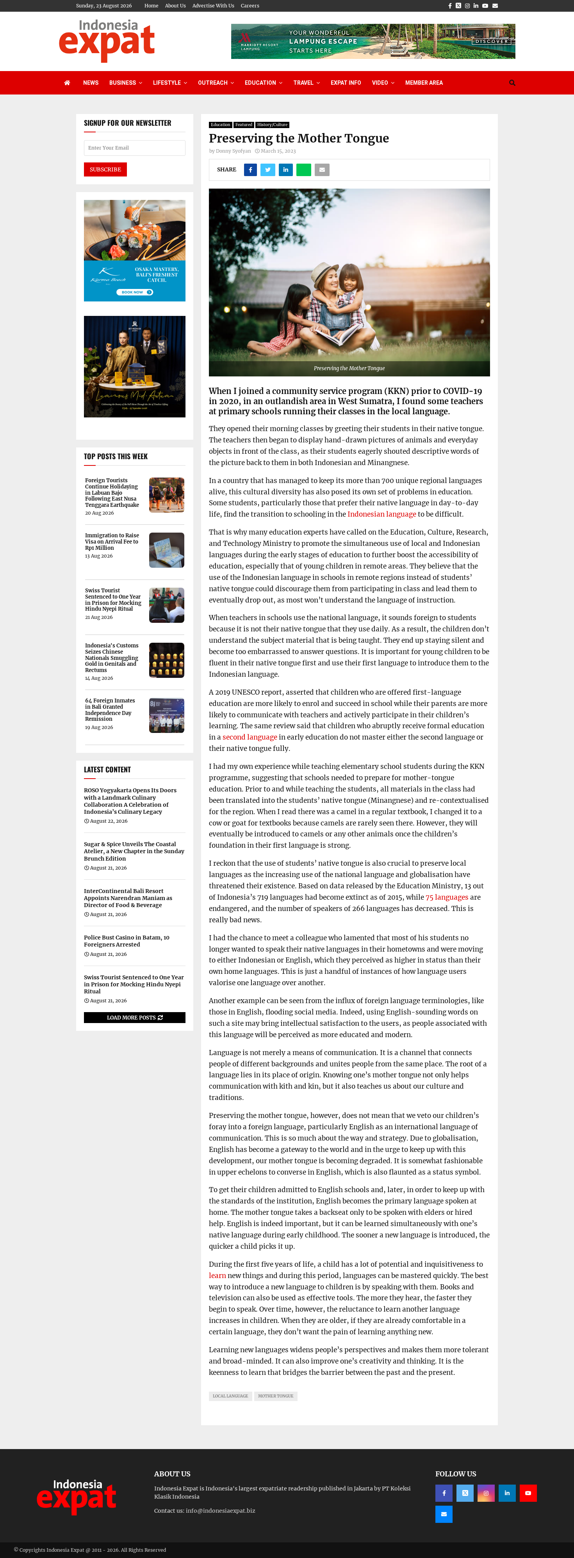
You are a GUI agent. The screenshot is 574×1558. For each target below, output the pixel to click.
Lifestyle (167, 83)
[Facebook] (444, 1493)
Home (151, 6)
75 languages (447, 897)
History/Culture (272, 124)
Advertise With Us (213, 6)
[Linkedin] (507, 1493)
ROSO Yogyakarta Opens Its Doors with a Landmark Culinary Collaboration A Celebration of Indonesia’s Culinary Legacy (130, 801)
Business (122, 83)
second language (250, 737)
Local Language (230, 1396)
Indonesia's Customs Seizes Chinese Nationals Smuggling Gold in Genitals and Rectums (112, 658)
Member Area (424, 83)
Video (380, 83)
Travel (303, 83)
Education (260, 83)
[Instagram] (486, 1493)
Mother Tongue (276, 1396)
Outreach (213, 83)
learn (217, 1275)
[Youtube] (528, 1493)
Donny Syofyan (233, 151)
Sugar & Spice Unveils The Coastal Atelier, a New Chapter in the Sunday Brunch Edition (134, 851)
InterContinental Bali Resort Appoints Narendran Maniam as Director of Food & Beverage (128, 898)
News (90, 83)
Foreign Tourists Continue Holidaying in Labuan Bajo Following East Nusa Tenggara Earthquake (112, 493)
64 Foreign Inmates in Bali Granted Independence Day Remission (110, 710)
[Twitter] (465, 1493)
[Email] (444, 1514)
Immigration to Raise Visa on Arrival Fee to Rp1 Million (112, 542)
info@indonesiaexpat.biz (220, 1510)
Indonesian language (382, 514)
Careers (250, 6)
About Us (175, 6)
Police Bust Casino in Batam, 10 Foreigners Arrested (126, 941)
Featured (243, 124)
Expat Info (346, 83)
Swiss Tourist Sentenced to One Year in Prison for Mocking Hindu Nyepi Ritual (113, 600)
